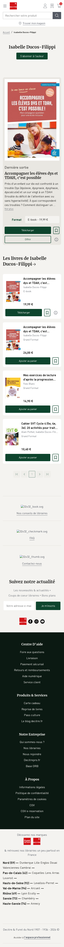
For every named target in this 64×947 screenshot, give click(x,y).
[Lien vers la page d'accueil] (13, 5)
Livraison (32, 658)
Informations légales (32, 787)
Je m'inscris (48, 605)
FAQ (32, 538)
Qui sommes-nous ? (32, 742)
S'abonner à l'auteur (32, 56)
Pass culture (32, 715)
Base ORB (32, 766)
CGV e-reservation (32, 811)
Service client (32, 682)
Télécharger (28, 230)
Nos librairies (32, 748)
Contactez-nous (32, 563)
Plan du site (32, 817)
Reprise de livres (32, 709)
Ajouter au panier (28, 360)
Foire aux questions (32, 652)
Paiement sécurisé (32, 664)
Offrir (28, 239)
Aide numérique (32, 676)
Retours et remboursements (32, 670)
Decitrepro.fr (32, 760)
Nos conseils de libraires (32, 513)
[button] (32, 194)
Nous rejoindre (32, 754)
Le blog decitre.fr (32, 721)
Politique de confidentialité (32, 793)
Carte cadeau (32, 703)
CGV (32, 805)
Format (17, 219)
